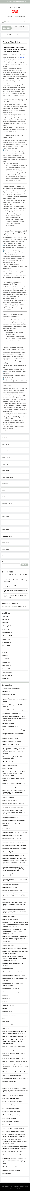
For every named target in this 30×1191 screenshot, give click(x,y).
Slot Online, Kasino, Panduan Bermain (13, 1050)
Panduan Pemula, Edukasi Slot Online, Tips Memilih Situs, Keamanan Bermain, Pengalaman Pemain (14, 931)
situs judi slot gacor (8, 1002)
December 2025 (7, 632)
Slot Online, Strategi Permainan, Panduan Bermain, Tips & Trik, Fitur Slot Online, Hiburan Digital (15, 1066)
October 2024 (6, 678)
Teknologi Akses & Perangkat (11, 1121)
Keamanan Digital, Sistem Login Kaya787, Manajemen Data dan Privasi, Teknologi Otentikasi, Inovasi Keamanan (14, 868)
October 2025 (6, 639)
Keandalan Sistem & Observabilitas (12, 890)
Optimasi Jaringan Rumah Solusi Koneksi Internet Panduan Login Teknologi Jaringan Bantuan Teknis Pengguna (14, 911)
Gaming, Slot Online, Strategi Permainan (13, 803)
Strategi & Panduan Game (10, 1085)
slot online (6, 451)
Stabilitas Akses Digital (9, 1081)
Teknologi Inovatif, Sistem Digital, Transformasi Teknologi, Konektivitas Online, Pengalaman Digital (15, 1141)
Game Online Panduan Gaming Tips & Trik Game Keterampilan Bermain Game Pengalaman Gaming (14, 773)
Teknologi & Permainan (9, 1118)
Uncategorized (7, 1173)
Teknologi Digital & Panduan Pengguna (13, 1128)
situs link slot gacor (8, 438)
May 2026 (5, 616)
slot (4, 490)
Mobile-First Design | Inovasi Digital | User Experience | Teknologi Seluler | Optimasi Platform (14, 904)
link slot (5, 464)
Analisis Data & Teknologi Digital (12, 713)
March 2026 (6, 622)
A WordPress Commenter (10, 606)
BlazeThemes (18, 1188)
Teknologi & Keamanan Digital (11, 1108)
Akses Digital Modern (9, 694)
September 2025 (7, 642)
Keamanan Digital (8, 852)
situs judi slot (7, 998)
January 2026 (6, 629)
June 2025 (6, 652)
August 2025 (6, 645)
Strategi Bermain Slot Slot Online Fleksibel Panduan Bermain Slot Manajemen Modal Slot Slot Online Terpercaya (15, 1090)
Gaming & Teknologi (8, 797)
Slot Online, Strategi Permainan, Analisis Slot (15, 1061)
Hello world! (22, 606)
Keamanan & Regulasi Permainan (12, 838)
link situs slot (7, 457)
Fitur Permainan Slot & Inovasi (11, 762)
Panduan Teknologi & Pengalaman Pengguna (15, 948)
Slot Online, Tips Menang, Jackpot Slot (13, 1075)
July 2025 (5, 649)
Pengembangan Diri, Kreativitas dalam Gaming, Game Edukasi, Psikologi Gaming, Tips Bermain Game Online (14, 958)
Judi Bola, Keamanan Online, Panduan (13, 829)
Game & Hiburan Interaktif (10, 765)
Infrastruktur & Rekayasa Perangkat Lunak (14, 820)
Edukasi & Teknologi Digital (10, 738)
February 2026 (7, 626)
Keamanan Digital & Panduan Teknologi (13, 855)
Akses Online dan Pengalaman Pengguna (14, 710)
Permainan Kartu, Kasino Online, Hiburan (14, 972)
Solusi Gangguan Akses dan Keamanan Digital (15, 1078)
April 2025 (6, 659)
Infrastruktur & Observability (10, 817)
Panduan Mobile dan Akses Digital (12, 919)
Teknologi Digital (7, 1124)
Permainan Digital (8, 968)
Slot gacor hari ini (8, 477)
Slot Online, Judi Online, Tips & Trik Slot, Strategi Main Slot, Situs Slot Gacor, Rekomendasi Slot (14, 1041)
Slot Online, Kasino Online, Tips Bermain (14, 1046)
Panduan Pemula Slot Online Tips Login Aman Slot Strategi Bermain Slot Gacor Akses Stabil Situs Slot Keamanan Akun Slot (15, 924)
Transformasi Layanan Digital (11, 1167)
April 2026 (6, 619)
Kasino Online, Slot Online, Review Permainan (15, 832)
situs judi (5, 995)
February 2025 (7, 665)
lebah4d (5, 899)
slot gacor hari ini (8, 1025)
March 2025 (6, 662)
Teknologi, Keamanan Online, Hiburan (13, 1151)
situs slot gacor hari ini (9, 1015)
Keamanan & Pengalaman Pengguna (12, 835)
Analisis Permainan (8, 723)
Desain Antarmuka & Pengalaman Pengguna (15, 730)
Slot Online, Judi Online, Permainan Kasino (14, 1036)
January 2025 (6, 669)
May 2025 (5, 655)
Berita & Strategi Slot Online (10, 726)
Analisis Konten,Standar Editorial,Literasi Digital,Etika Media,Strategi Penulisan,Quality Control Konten (15, 718)
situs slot (5, 483)
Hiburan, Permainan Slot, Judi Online (13, 807)
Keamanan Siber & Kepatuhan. (11, 884)
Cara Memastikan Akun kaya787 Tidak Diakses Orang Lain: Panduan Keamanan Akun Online (15, 50)
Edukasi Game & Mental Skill (11, 745)
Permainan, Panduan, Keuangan (11, 992)
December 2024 (7, 672)
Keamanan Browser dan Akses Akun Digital (14, 848)
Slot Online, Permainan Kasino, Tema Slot (14, 1058)
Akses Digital (6, 691)
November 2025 (7, 636)
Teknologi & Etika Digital (9, 1105)
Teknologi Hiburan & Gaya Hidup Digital (13, 1131)
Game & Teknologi (8, 768)
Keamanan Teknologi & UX (10, 887)
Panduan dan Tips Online (9, 916)
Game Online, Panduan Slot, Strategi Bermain (15, 783)
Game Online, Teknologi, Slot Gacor (12, 787)
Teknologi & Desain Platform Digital (12, 1101)
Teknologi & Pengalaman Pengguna (12, 1115)
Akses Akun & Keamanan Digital (11, 688)
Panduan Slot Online (8, 945)
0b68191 (6, 54)
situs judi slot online (8, 1005)
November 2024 (7, 675)
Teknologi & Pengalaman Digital (11, 1111)
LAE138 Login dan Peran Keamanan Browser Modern (14, 1)
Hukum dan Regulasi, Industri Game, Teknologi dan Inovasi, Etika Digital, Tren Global (14, 812)
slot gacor (6, 444)
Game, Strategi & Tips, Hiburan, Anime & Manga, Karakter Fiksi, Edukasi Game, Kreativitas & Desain (14, 792)
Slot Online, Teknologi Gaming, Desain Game (15, 1072)
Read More (5, 431)
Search (4, 562)
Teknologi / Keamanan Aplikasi (11, 1098)
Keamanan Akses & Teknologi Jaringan (13, 842)
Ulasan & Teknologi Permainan (11, 1170)
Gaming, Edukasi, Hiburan (10, 800)
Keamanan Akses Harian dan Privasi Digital (14, 845)
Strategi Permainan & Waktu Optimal (13, 1095)
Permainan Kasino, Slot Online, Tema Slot (14, 975)
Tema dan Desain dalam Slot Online (12, 1155)
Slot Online (6, 1028)
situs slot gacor (7, 503)
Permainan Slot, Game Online (11, 988)
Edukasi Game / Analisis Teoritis (12, 741)
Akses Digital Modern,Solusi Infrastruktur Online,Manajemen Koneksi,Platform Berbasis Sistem (15, 699)
